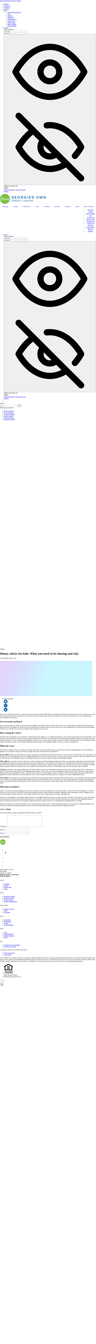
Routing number (8, 416)
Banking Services (9, 936)
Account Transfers (9, 414)
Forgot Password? (20, 190)
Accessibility (7, 954)
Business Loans (8, 900)
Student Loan (91, 221)
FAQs (5, 932)
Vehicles (10, 16)
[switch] (6, 186)
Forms (6, 937)
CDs (9, 14)
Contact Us (7, 5)
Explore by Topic (9, 909)
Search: (2, 403)
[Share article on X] (6, 707)
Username (7, 31)
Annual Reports (8, 925)
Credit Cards (11, 21)
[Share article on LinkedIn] (6, 711)
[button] (19, 405)
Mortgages (11, 17)
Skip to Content (16, 1)
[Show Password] (50, 109)
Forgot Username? (9, 190)
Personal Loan (90, 219)
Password (6, 33)
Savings (90, 212)
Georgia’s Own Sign (10, 946)
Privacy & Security (9, 953)
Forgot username (9, 412)
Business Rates (12, 26)
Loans (5, 889)
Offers (6, 910)
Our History (7, 920)
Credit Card (90, 223)
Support (6, 4)
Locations (7, 7)
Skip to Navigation (5, 1)
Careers (6, 923)
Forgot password (9, 411)
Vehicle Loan (90, 217)
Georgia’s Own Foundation (12, 945)
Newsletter (7, 912)
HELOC (90, 229)
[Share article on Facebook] (6, 703)
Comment (3, 826)
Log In (6, 27)
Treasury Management (10, 901)
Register (6, 191)
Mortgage (90, 225)
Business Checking (9, 896)
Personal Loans (12, 19)
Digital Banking (8, 934)
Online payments (9, 417)
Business (90, 231)
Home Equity (11, 22)
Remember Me (13, 186)
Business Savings (9, 898)
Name (2, 830)
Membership (7, 921)
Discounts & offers (9, 419)
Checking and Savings (14, 12)
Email (2, 833)
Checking (90, 210)
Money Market (12, 24)
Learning (6, 9)
